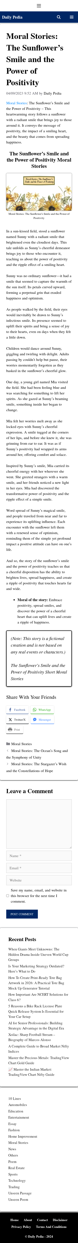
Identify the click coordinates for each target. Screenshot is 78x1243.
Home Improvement (22, 1136)
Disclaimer (60, 1220)
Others (13, 1155)
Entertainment (18, 1117)
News (12, 1149)
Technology (17, 1180)
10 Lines (14, 1098)
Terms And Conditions (51, 1226)
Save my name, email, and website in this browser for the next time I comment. (39, 896)
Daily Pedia (12, 17)
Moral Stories (16, 102)
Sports (13, 1174)
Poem (12, 1161)
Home (14, 1220)
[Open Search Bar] (58, 17)
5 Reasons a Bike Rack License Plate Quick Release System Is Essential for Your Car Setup (36, 1011)
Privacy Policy (21, 1226)
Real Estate (16, 1167)
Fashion (14, 1130)
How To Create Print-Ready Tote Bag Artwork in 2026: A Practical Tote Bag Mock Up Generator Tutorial (36, 983)
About (28, 1220)
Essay (12, 1123)
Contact (42, 1220)
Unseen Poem (18, 1199)
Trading (14, 1186)
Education (15, 1111)
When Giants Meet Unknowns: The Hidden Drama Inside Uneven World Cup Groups (38, 954)
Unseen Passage (20, 1193)
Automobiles (17, 1104)
